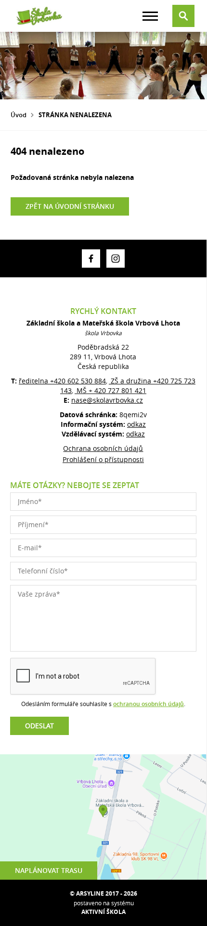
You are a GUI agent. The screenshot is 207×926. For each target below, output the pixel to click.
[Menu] (150, 16)
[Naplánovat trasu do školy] (103, 817)
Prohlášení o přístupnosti (103, 459)
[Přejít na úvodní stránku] (39, 16)
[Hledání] (183, 16)
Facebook (91, 258)
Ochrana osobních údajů (103, 448)
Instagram (115, 258)
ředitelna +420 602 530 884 (62, 380)
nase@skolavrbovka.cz (107, 400)
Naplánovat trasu (48, 870)
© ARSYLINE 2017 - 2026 (103, 893)
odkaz (136, 424)
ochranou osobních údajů (148, 704)
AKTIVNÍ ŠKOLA (103, 912)
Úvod (18, 114)
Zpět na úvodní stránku (70, 206)
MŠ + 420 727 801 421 (110, 390)
